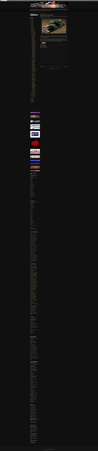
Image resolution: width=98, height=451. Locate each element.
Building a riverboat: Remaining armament (33, 442)
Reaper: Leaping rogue (33, 363)
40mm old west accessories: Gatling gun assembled (33, 281)
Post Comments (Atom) (55, 68)
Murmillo (31, 215)
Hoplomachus (32, 221)
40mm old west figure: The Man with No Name (33, 288)
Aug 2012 (33, 35)
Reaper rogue (32, 372)
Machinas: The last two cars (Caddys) (33, 75)
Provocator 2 (31, 211)
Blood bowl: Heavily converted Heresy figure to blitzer (34, 376)
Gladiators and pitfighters (33, 390)
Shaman (31, 180)
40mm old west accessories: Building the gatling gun (33, 279)
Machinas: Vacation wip (33, 39)
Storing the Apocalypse (33, 82)
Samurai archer (32, 243)
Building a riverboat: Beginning (34, 428)
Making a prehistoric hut (33, 341)
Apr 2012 (33, 93)
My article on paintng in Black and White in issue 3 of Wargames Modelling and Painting (33, 419)
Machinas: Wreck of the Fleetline (34, 70)
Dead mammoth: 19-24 (33, 350)
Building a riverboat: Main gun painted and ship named (34, 440)
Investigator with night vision (33, 327)
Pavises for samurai (32, 242)
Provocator (31, 210)
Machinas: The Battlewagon (33, 44)
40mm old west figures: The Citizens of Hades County (33, 286)
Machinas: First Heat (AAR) (33, 89)
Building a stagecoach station (33, 312)
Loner (31, 198)
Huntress (31, 190)
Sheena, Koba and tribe (33, 406)
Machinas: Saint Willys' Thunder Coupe (34, 51)
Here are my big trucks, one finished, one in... (34, 57)
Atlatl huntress (32, 184)
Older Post (66, 66)
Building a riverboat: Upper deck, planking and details (33, 433)
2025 (32, 18)
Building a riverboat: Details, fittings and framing (33, 435)
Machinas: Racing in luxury (34, 42)
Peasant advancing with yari (33, 239)
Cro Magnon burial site (33, 345)
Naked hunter (32, 189)
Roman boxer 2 (32, 207)
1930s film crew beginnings (33, 412)
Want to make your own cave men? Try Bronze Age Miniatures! (33, 176)
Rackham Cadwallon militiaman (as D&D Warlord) (33, 369)
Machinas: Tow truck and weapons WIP (34, 88)
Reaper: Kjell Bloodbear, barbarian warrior (33, 366)
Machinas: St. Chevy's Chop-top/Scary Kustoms (34, 48)
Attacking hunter (32, 188)
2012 (32, 30)
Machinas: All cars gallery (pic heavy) (34, 53)
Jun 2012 (33, 91)
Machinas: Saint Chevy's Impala (34, 60)
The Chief (31, 179)
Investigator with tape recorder (34, 323)
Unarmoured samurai (32, 252)
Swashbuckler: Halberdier (33, 396)
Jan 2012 (33, 96)
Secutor (31, 217)
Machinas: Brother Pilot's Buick (34, 68)
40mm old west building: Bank (34, 305)
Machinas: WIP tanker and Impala (33, 62)
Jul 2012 (33, 36)
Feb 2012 (33, 95)
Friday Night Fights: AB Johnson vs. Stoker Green (33, 64)
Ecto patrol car (32, 322)
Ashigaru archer (32, 253)
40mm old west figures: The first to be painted (33, 298)
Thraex (31, 212)
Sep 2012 (33, 34)
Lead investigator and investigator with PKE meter (33, 319)
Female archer (32, 185)
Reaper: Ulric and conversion (33, 364)
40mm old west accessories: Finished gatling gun (33, 283)
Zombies (31, 333)
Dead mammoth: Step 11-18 (33, 349)
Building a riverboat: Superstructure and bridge (33, 429)
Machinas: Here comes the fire (34, 46)
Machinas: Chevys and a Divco (34, 77)
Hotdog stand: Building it (33, 421)
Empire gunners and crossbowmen (32, 401)
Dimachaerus (32, 205)
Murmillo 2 (31, 216)
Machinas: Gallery (34, 73)
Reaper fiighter (32, 391)
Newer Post (42, 66)
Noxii (31, 226)
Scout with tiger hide (32, 193)
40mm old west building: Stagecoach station (33, 307)
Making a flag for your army (33, 379)
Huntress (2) (31, 194)
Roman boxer (32, 206)
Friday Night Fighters (32, 405)
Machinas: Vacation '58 (33, 37)
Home (54, 66)
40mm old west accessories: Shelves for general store (33, 284)
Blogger (53, 449)
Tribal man (31, 183)
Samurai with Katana (32, 249)
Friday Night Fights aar (33, 67)
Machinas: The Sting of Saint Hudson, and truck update (33, 85)
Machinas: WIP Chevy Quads (34, 55)
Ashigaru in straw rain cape (33, 257)
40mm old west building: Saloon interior (33, 308)
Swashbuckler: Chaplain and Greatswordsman (33, 395)
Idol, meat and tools (32, 344)
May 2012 (33, 92)
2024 (32, 19)
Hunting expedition (32, 413)
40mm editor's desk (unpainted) (32, 270)
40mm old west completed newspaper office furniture (33, 267)
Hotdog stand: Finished (33, 422)
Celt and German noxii (33, 225)
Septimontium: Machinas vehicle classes (34, 79)
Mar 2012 (33, 94)
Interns (31, 328)
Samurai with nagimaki (33, 234)
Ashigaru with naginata (33, 237)
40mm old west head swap (33, 268)
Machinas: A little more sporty (34, 41)
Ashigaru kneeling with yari (33, 238)
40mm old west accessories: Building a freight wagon (33, 273)
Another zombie (32, 332)
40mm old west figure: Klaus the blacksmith (33, 292)
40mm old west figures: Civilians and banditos (33, 294)
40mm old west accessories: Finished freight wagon (33, 275)
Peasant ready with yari (33, 258)
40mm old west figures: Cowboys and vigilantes (33, 296)
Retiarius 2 (31, 220)
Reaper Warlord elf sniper (33, 367)
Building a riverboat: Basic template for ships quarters (33, 426)
